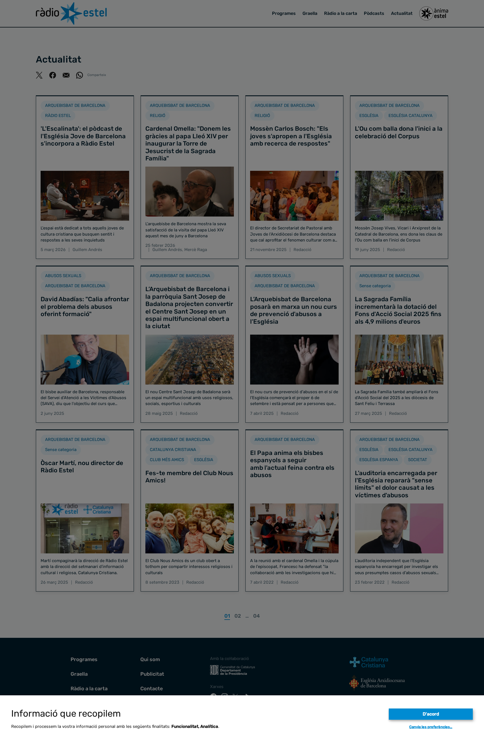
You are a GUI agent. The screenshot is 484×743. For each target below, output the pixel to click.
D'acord (431, 714)
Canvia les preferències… (430, 727)
